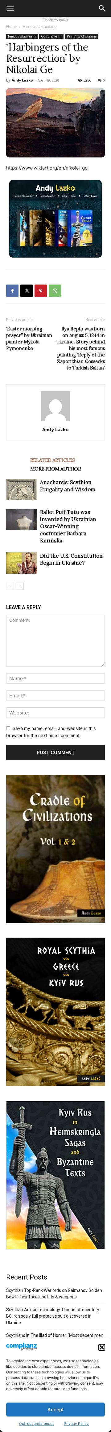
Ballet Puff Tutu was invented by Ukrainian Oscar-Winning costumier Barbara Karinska (68, 526)
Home (11, 26)
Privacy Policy (76, 1423)
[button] (102, 1347)
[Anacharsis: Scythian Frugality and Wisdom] (21, 489)
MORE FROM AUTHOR (55, 469)
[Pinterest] (41, 291)
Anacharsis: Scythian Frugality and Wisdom (67, 486)
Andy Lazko (22, 80)
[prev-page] (10, 586)
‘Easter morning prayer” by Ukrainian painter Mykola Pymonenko (29, 338)
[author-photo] (55, 420)
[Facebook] (12, 291)
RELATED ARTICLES (52, 460)
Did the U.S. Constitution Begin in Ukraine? (71, 559)
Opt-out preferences (36, 1423)
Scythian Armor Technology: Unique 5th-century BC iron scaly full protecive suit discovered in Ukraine (52, 1316)
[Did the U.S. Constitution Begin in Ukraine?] (21, 563)
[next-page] (20, 586)
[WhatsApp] (55, 291)
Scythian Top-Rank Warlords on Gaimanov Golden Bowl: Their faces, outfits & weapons (54, 1293)
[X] (26, 291)
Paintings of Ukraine (82, 36)
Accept (55, 1409)
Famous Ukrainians (39, 26)
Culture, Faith (51, 36)
